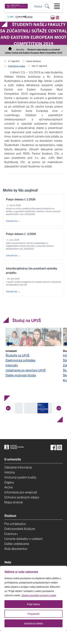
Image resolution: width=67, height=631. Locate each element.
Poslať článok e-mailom (16, 66)
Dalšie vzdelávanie (16, 543)
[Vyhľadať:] (49, 6)
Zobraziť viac (13, 220)
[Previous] (8, 408)
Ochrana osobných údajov (21, 497)
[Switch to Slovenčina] (53, 18)
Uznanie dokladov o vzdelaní (23, 538)
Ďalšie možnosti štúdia (21, 375)
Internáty (12, 365)
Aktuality (20, 49)
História (9, 472)
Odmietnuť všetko (33, 623)
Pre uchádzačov (15, 524)
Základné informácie (18, 467)
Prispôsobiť (33, 613)
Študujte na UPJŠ (17, 355)
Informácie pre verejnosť (20, 492)
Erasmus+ (11, 533)
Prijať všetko (33, 604)
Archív (8, 487)
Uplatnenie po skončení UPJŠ (26, 370)
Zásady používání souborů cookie (38, 595)
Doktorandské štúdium (19, 529)
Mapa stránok (13, 502)
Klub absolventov (15, 548)
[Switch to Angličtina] (57, 18)
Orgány (9, 482)
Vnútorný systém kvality (20, 477)
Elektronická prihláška (20, 360)
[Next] (58, 408)
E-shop (29, 16)
